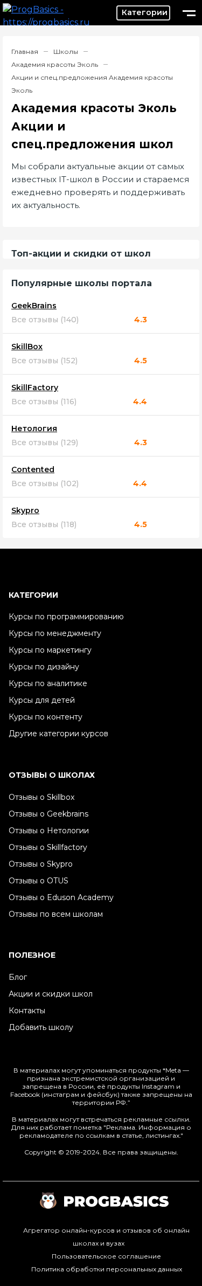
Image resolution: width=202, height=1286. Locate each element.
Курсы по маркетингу (50, 650)
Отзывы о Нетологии (49, 830)
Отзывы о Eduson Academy (61, 897)
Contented (32, 469)
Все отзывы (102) (45, 483)
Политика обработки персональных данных (106, 1269)
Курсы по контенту (45, 717)
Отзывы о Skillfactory (48, 847)
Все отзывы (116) (43, 401)
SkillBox (27, 346)
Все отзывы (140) (45, 319)
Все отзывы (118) (43, 524)
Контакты (27, 1010)
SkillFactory (34, 387)
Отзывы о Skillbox (41, 797)
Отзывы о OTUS (38, 881)
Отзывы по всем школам (56, 914)
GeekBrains (34, 305)
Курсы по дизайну (44, 667)
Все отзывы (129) (44, 442)
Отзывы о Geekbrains (48, 814)
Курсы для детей (42, 700)
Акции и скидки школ (51, 994)
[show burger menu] (189, 13)
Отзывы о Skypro (41, 864)
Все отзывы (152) (44, 360)
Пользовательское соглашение (106, 1256)
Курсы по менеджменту (55, 633)
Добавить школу (41, 1027)
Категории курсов (143, 12)
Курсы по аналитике (48, 683)
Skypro (25, 510)
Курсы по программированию (66, 616)
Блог (18, 977)
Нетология (34, 428)
